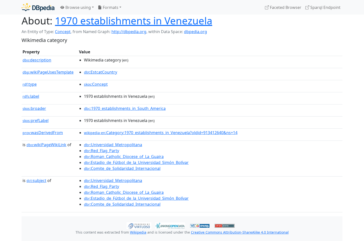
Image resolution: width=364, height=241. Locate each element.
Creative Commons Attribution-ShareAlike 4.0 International (240, 232)
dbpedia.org (195, 31)
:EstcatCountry (100, 72)
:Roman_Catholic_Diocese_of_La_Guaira (124, 156)
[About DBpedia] (38, 7)
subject (36, 180)
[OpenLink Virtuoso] (139, 225)
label (31, 96)
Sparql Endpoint (324, 7)
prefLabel (36, 120)
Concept (63, 31)
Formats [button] (110, 7)
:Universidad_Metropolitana (113, 144)
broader (34, 108)
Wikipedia (138, 232)
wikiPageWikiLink (46, 144)
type (30, 84)
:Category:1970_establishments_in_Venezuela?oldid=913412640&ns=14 (160, 132)
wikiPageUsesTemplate (48, 72)
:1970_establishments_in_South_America (125, 108)
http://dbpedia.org (128, 31)
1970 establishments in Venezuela (133, 20)
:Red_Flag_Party (101, 150)
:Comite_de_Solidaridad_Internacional (122, 168)
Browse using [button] (77, 7)
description (37, 60)
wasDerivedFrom (43, 132)
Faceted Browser (285, 7)
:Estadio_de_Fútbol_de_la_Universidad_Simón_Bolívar (136, 162)
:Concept (96, 84)
